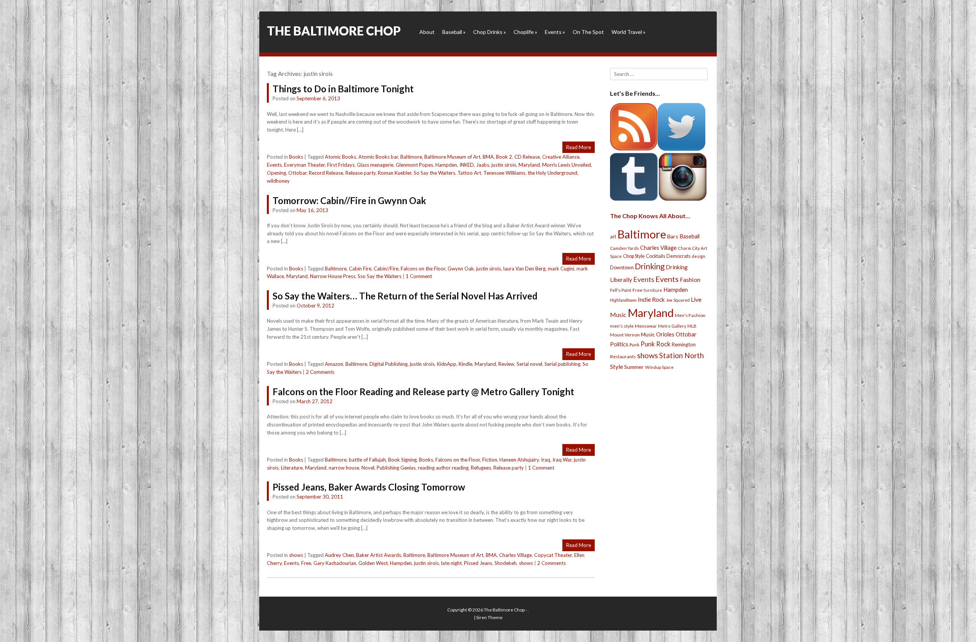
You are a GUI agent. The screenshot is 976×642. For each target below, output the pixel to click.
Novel (367, 468)
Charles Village (515, 555)
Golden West (373, 563)
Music (648, 334)
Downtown (622, 267)
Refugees (481, 468)
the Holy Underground (552, 173)
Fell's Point (620, 290)
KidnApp (446, 364)
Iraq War (561, 460)
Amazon (334, 364)
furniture (653, 290)
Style (616, 366)
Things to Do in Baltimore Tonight (343, 88)
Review (506, 364)
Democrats (678, 256)
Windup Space (659, 367)
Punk (634, 344)
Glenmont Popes (414, 165)
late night (451, 563)
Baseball (454, 32)
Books (296, 157)
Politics (619, 344)
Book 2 (504, 157)
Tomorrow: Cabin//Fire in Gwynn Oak (349, 200)
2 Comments (320, 372)
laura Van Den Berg (524, 268)
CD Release (527, 157)
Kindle (465, 364)
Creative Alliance (561, 157)
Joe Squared (678, 300)
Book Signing (402, 460)
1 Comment (419, 276)
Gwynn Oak (461, 268)
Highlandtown (623, 300)
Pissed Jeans (478, 563)
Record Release (326, 173)
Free (306, 563)
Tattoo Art (469, 173)
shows (296, 555)
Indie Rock (651, 299)
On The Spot (588, 32)
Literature (292, 468)
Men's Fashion (690, 315)
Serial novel (529, 364)
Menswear (646, 326)
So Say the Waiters (434, 173)
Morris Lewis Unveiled (566, 165)
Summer (634, 367)
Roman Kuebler (394, 173)
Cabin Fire (360, 268)
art (613, 236)
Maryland (529, 165)
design (698, 256)
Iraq (545, 460)
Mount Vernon (625, 335)
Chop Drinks (489, 32)
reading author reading (443, 468)
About (427, 32)
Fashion (690, 279)
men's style (622, 326)
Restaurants (623, 356)
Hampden (446, 165)
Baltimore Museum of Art (452, 157)
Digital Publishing (388, 364)
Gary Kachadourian (334, 563)
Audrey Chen (339, 555)
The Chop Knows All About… (650, 215)
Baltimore (411, 157)
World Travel (628, 32)
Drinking (650, 266)
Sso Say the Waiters (379, 276)
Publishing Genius (396, 468)
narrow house (344, 468)
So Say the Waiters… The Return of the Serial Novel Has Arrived (405, 295)
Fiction (489, 460)
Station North (681, 355)
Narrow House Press (332, 276)
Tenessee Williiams (504, 173)
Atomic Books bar (378, 157)
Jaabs (482, 165)
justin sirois (503, 165)
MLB (692, 325)
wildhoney (278, 181)
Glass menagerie (375, 165)
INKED (466, 165)
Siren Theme (489, 617)
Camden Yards (624, 248)
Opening (276, 173)
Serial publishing (562, 364)
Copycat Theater (553, 555)
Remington (684, 344)
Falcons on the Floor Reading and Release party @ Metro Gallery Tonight (423, 391)
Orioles (665, 334)
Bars (672, 236)
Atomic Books (340, 157)
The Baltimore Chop (334, 30)
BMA (488, 157)
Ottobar (297, 173)
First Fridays (341, 165)
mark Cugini (561, 268)
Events (555, 32)
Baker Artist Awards (378, 555)
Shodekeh (505, 563)
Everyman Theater (304, 165)
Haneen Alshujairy (519, 460)
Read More (578, 147)
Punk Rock (655, 344)
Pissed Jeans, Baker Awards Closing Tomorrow (369, 486)
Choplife (525, 32)
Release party (360, 173)
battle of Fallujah (367, 460)
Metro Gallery (672, 325)
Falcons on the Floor (423, 268)
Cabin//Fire (386, 268)
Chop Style (634, 256)
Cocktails (655, 256)
